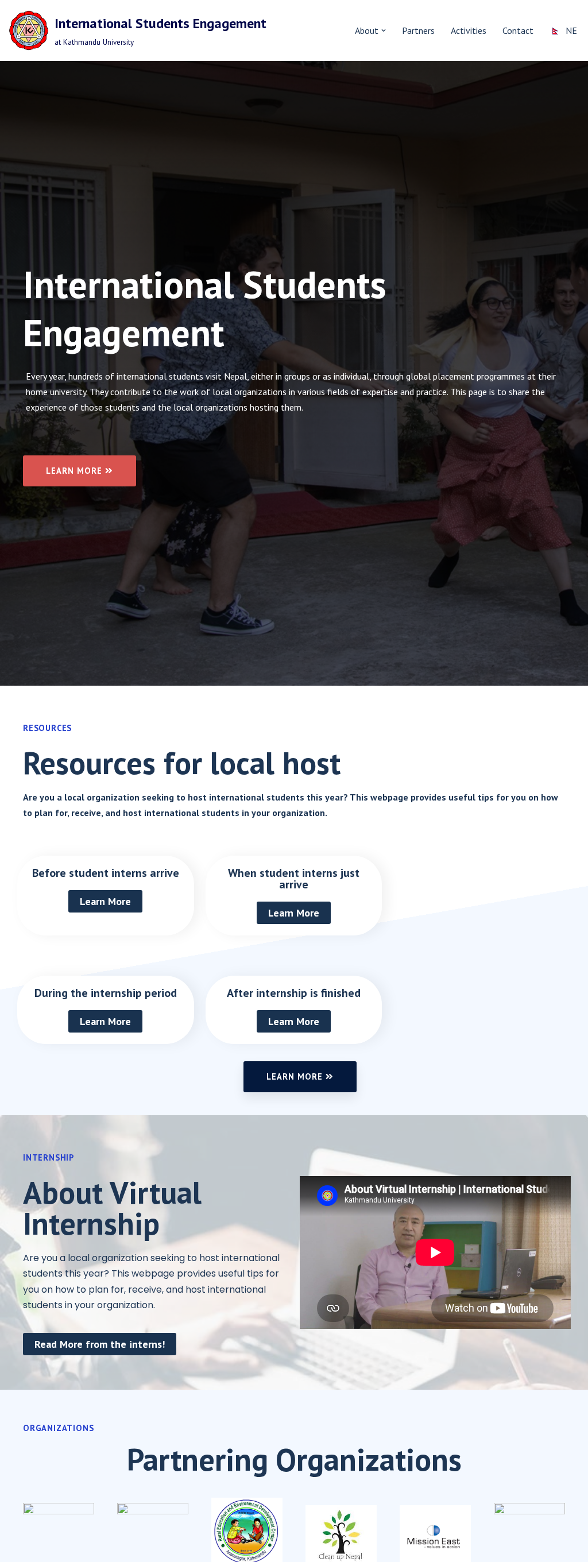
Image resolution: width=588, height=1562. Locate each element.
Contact (517, 30)
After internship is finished (294, 992)
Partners (418, 30)
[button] (383, 30)
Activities (468, 30)
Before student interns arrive (105, 872)
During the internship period (105, 992)
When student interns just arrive (293, 878)
